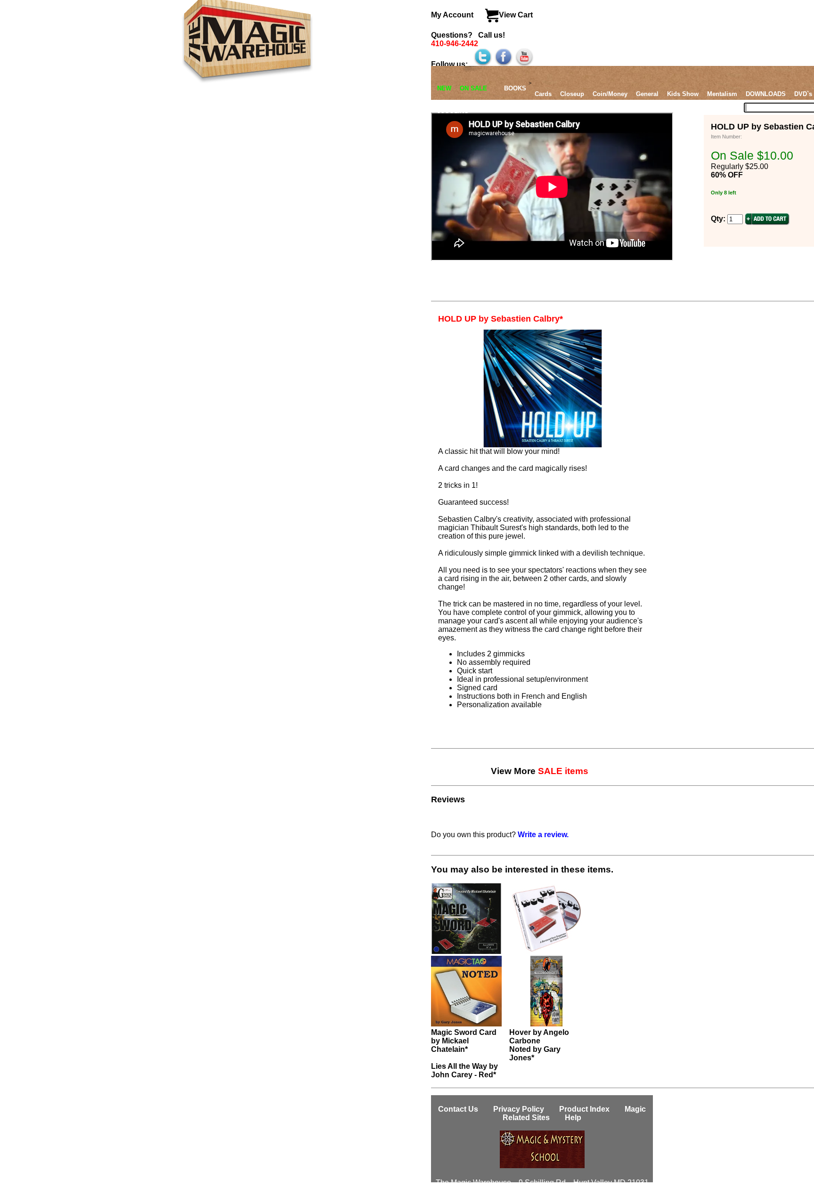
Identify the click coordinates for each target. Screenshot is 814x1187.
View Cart (516, 15)
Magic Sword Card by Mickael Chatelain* (464, 1040)
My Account (453, 15)
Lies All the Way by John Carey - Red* (464, 1070)
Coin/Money (610, 93)
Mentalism (722, 93)
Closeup (572, 93)
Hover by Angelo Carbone (539, 1036)
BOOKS (515, 88)
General (647, 93)
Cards (543, 93)
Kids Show (683, 93)
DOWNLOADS (766, 93)
